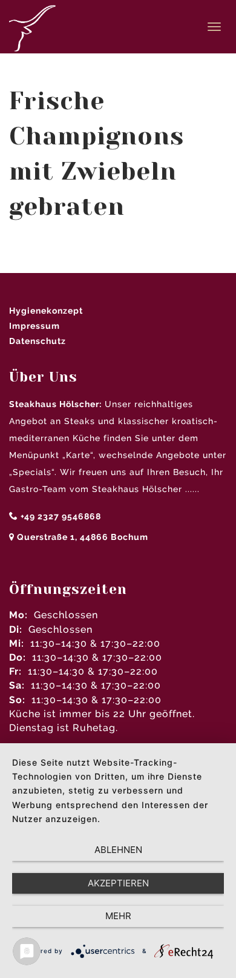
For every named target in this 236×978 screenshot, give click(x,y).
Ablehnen (118, 849)
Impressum (34, 326)
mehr (118, 916)
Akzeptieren (118, 883)
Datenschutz (37, 341)
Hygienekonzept (46, 310)
